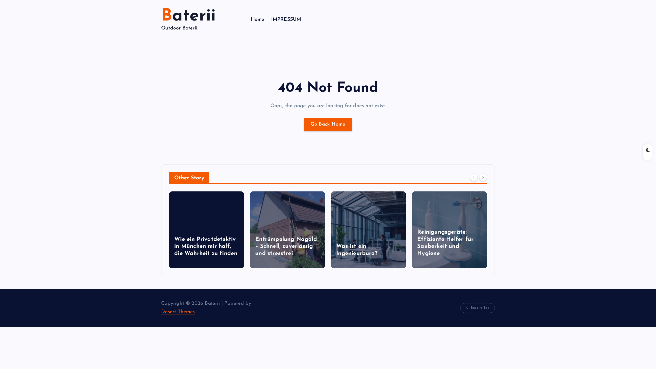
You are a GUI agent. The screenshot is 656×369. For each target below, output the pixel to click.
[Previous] (474, 177)
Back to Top (480, 308)
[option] (206, 229)
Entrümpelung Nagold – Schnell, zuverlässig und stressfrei (286, 247)
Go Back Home (328, 124)
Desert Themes (178, 312)
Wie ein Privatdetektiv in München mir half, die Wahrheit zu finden (205, 247)
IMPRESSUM (286, 19)
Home (257, 19)
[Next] (483, 177)
